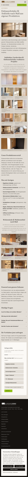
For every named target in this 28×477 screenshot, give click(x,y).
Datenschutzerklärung (7, 472)
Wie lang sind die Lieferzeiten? (9, 316)
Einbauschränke (4, 419)
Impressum (15, 472)
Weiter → (8, 390)
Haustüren (3, 426)
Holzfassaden (4, 439)
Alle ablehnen (19, 466)
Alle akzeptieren (8, 466)
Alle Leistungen (4, 414)
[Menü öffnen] (25, 1)
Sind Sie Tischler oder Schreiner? (9, 326)
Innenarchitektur (4, 443)
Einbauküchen (4, 416)
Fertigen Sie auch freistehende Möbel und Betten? (12, 321)
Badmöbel (3, 423)
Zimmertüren (4, 428)
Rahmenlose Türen (5, 434)
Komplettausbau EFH (5, 446)
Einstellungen (14, 469)
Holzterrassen (4, 436)
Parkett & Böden (4, 421)
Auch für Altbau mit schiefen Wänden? (11, 312)
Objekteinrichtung (5, 441)
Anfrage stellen (22, 4)
